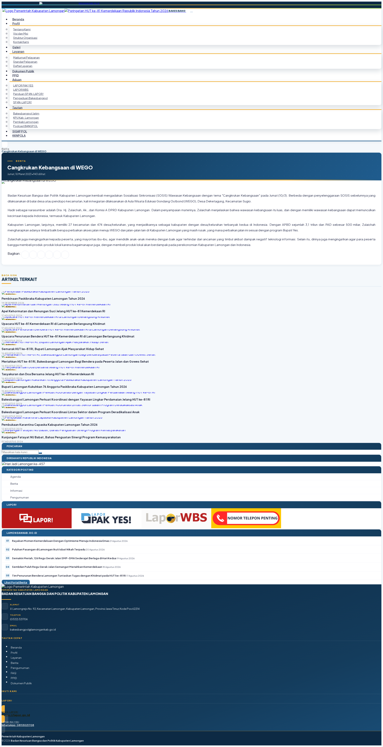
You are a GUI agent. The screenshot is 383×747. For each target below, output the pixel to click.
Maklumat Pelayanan (26, 57)
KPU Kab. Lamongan (26, 117)
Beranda (16, 647)
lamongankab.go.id (89, 3)
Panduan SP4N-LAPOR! (28, 93)
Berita (5, 149)
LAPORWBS (21, 89)
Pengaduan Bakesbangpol (30, 98)
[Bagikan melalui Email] (65, 255)
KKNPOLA (19, 135)
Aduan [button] (17, 79)
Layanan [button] (18, 51)
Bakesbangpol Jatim (26, 113)
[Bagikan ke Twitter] (33, 255)
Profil (14, 652)
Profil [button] (16, 23)
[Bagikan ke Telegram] (57, 255)
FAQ (13, 673)
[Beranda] (5, 144)
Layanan (16, 657)
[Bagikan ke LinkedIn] (49, 255)
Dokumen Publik (23, 71)
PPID (14, 678)
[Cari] (40, 453)
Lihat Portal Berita (15, 582)
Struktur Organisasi (25, 37)
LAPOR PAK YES (23, 85)
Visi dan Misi (20, 33)
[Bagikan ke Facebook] (25, 255)
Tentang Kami (22, 29)
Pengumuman (20, 667)
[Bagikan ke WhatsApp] (41, 255)
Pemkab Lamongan (25, 121)
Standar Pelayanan (25, 61)
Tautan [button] (17, 107)
